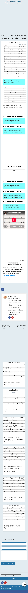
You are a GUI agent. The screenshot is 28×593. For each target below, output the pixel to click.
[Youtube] (12, 317)
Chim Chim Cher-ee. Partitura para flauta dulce (20, 326)
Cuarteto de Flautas (7, 279)
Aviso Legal (8, 588)
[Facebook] (2, 289)
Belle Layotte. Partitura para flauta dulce (7, 326)
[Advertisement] (14, 19)
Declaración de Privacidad (7, 586)
